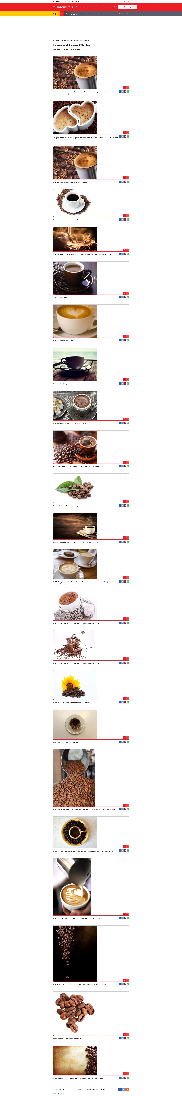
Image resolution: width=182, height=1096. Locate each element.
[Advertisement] (91, 27)
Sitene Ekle (76, 1)
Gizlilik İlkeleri (95, 1089)
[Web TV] (125, 1)
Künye (84, 1089)
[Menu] (120, 7)
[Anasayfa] (54, 1)
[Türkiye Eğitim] (63, 7)
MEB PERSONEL (86, 7)
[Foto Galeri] (128, 1)
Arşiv (72, 1)
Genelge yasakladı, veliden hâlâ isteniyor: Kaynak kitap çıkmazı (86, 14)
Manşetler (58, 1)
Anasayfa (78, 1089)
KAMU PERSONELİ (97, 7)
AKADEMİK (112, 7)
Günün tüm (124, 14)
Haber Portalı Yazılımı (60, 1093)
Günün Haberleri (65, 1)
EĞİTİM (106, 7)
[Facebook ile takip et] (120, 1089)
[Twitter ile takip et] (123, 1089)
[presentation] (58, 14)
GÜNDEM (77, 7)
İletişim (89, 1089)
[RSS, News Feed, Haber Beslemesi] (127, 1089)
